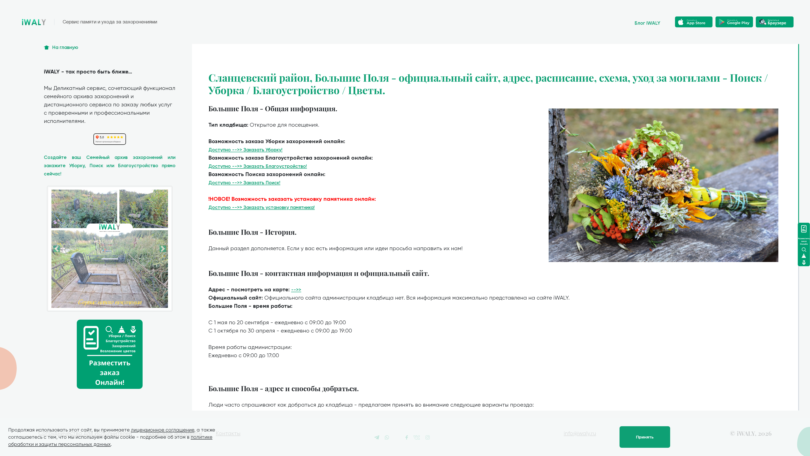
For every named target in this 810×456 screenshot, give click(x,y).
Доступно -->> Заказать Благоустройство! (257, 166)
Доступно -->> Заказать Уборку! (245, 150)
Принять (645, 437)
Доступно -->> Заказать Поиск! (244, 183)
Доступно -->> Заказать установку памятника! (261, 207)
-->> (296, 290)
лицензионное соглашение (162, 430)
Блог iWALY (647, 23)
